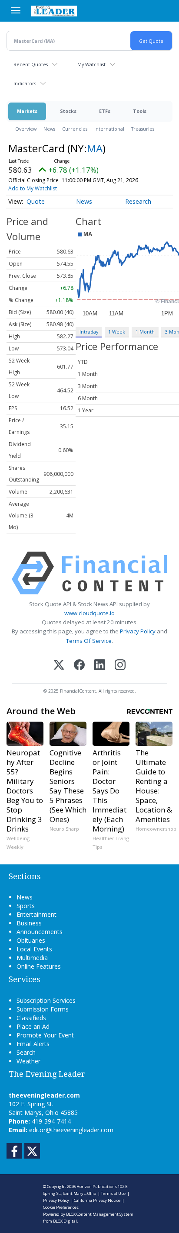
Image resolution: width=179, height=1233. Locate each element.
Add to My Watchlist (32, 188)
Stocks (68, 111)
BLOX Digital (65, 1221)
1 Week (116, 331)
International (109, 128)
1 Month (145, 331)
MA (95, 148)
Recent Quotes (30, 64)
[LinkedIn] (100, 665)
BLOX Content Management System (99, 1214)
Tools (139, 111)
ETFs (104, 111)
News (49, 128)
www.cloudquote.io (89, 613)
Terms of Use (113, 1193)
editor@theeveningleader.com (71, 1130)
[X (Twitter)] (59, 665)
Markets (27, 111)
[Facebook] (79, 665)
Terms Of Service (89, 641)
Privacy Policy (138, 631)
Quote (36, 201)
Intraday (89, 331)
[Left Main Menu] (16, 10)
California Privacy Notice (97, 1200)
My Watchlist (91, 64)
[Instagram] (120, 665)
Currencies (74, 128)
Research (138, 201)
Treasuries (142, 128)
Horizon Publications (96, 1186)
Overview (25, 128)
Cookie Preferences (61, 1207)
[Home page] (54, 11)
